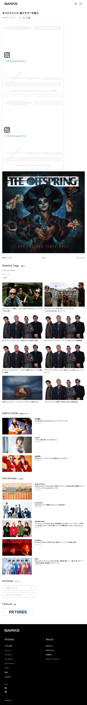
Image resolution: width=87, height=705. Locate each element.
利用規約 (49, 655)
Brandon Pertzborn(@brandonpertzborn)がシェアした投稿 (33, 91)
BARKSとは (49, 646)
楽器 (6, 672)
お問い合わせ (50, 650)
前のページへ (7, 258)
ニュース (7, 650)
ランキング (8, 655)
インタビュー (9, 659)
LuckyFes (8, 677)
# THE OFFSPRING (9, 270)
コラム (7, 668)
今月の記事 (8, 646)
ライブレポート (10, 663)
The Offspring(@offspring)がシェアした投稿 (33, 165)
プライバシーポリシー (53, 659)
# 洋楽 (4, 278)
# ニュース (6, 274)
